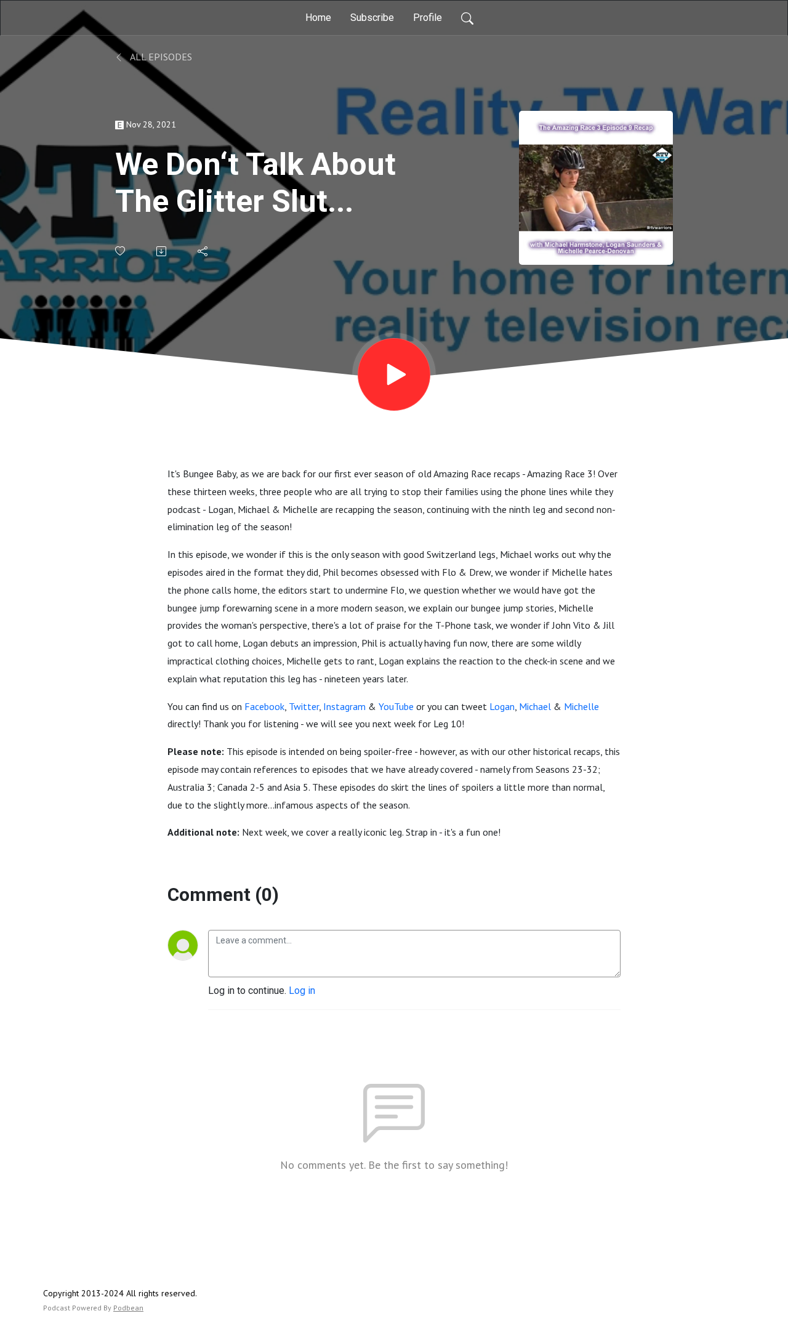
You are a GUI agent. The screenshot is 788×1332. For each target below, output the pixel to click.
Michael (535, 706)
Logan (502, 706)
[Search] (467, 18)
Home (318, 17)
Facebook (264, 706)
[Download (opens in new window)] (162, 251)
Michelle (581, 706)
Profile (427, 17)
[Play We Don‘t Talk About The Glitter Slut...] (394, 374)
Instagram (344, 706)
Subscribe (372, 17)
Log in (302, 990)
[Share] (203, 251)
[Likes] (121, 250)
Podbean (128, 1307)
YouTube (396, 706)
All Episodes (160, 56)
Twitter (304, 706)
